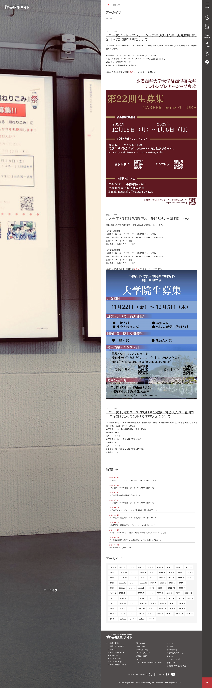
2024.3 (181, 577)
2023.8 (163, 583)
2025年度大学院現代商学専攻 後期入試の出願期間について (149, 219)
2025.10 (123, 572)
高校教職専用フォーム (175, 653)
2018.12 (179, 614)
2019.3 (150, 614)
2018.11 (189, 614)
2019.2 (160, 614)
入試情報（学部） (113, 643)
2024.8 (143, 577)
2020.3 (113, 608)
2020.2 (122, 608)
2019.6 (122, 614)
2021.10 (123, 598)
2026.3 (160, 567)
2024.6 (162, 577)
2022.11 (161, 588)
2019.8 (182, 608)
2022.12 (150, 588)
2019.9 (172, 608)
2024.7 (152, 577)
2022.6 (131, 593)
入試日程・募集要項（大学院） (151, 662)
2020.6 (182, 603)
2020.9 (153, 603)
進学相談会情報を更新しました (121, 547)
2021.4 (171, 598)
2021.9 (133, 598)
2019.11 (151, 608)
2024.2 (190, 577)
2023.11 (133, 583)
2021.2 (190, 598)
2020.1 (131, 608)
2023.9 (153, 583)
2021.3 (181, 598)
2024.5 (171, 577)
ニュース (170, 643)
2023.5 (113, 588)
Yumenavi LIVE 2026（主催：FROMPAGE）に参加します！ (132, 480)
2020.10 (143, 603)
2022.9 (182, 588)
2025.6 (162, 572)
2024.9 (133, 577)
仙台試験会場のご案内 (118, 664)
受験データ (114, 649)
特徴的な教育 (141, 656)
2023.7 (172, 583)
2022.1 (179, 593)
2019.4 (141, 614)
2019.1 (169, 614)
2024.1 (113, 583)
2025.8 (143, 572)
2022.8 (113, 593)
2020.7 (172, 603)
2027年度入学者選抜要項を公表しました (125, 495)
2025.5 (171, 572)
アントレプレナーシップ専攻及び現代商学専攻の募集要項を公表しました (137, 532)
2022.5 (141, 593)
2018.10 (113, 619)
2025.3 (181, 572)
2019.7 (113, 614)
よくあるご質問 (115, 658)
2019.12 (141, 608)
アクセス (170, 656)
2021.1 (113, 603)
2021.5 (162, 598)
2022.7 (122, 593)
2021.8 (143, 598)
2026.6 (131, 567)
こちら (131, 72)
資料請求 (170, 646)
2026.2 (169, 567)
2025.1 (190, 572)
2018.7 (142, 619)
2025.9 (133, 572)
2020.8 (163, 603)
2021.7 (152, 598)
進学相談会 (114, 655)
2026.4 (150, 567)
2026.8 (113, 567)
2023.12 (122, 583)
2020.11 (133, 603)
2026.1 (179, 567)
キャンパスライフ (143, 653)
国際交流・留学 (142, 649)
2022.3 (160, 593)
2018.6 (151, 619)
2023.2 (131, 588)
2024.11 (113, 577)
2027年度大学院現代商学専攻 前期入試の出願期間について (132, 517)
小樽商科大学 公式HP (175, 666)
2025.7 (152, 572)
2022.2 (169, 593)
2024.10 (123, 577)
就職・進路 (140, 646)
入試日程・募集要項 (117, 646)
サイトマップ (172, 662)
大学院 (139, 659)
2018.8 (132, 619)
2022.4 (150, 593)
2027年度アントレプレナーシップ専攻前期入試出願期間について (134, 510)
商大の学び (140, 643)
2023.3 (122, 588)
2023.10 (143, 583)
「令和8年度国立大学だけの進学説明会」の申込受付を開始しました (135, 540)
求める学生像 (114, 661)
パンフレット (172, 659)
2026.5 (141, 567)
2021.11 (113, 598)
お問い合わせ (172, 649)
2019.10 (162, 608)
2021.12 (188, 593)
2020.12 (122, 603)
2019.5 (131, 614)
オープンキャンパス (117, 652)
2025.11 (113, 572)
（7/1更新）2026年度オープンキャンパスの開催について (131, 503)
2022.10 (171, 588)
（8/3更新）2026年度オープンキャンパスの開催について (131, 488)
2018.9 (123, 619)
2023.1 (141, 588)
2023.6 (182, 583)
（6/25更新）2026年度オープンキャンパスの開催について (132, 525)
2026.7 (122, 567)
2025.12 (188, 567)
